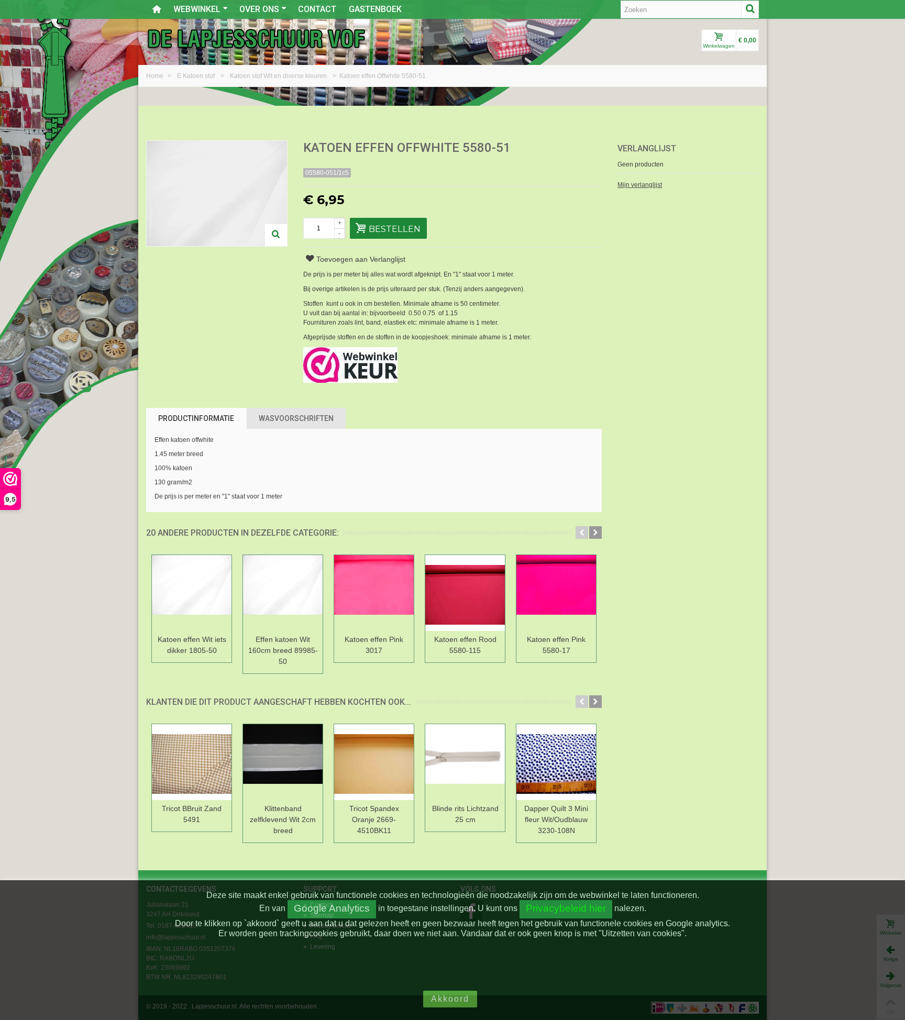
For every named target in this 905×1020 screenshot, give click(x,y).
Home (155, 76)
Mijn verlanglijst (639, 185)
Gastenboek (375, 9)
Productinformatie (196, 418)
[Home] (156, 9)
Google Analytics (332, 908)
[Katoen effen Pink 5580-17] (556, 593)
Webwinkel (196, 9)
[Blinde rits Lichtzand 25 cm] (465, 762)
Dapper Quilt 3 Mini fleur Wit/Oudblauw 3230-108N (556, 819)
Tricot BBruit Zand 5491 (192, 814)
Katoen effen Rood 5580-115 (465, 645)
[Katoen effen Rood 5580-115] (465, 593)
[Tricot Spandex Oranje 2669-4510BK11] (374, 762)
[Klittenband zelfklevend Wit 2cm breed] (283, 762)
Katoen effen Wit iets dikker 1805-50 (192, 645)
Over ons (259, 9)
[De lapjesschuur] (256, 38)
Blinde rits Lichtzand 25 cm (465, 814)
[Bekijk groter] (276, 235)
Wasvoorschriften (296, 418)
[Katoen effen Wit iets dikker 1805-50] (191, 593)
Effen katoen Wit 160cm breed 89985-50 (283, 650)
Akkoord (450, 998)
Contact (317, 9)
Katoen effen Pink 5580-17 (556, 645)
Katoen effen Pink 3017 (374, 645)
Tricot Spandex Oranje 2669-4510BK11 (374, 819)
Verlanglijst (646, 148)
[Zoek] (750, 9)
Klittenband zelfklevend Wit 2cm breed (283, 819)
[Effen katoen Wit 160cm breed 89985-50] (283, 593)
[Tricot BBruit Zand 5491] (191, 762)
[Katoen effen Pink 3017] (374, 593)
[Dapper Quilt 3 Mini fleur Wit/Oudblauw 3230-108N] (556, 762)
